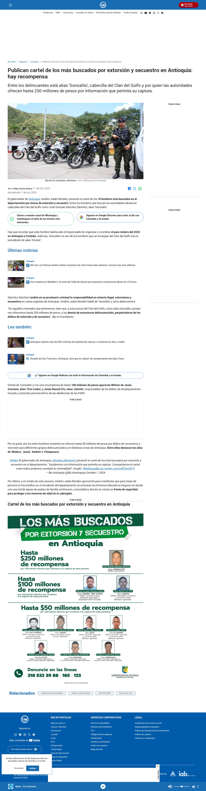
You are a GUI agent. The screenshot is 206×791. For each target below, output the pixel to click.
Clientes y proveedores (100, 742)
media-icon (103, 786)
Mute (170, 786)
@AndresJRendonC (64, 460)
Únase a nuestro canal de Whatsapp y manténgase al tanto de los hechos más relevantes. (38, 219)
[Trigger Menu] (10, 5)
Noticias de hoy (125, 693)
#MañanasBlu (91, 468)
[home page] (103, 5)
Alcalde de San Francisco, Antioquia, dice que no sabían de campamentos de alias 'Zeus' (77, 358)
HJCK (53, 738)
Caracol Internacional (60, 753)
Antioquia (35, 62)
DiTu (53, 742)
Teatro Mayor (56, 749)
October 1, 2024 (95, 472)
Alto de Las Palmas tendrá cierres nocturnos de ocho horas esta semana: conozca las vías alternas (82, 265)
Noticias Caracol (58, 723)
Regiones (23, 62)
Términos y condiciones (145, 738)
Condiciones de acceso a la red (148, 723)
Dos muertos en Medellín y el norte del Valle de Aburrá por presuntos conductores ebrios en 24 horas (83, 281)
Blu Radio (12, 62)
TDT (93, 731)
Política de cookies (143, 734)
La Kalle (54, 734)
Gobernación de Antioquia (52, 693)
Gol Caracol (56, 731)
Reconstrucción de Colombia (108, 13)
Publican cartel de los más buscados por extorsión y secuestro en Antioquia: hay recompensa (81, 62)
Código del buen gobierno (101, 734)
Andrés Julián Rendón (80, 693)
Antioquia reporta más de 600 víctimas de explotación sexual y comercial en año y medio (77, 341)
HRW (58, 13)
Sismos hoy (68, 13)
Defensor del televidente (101, 727)
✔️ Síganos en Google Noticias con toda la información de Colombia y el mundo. (78, 375)
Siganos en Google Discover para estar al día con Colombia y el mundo (112, 217)
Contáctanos (96, 738)
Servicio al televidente (100, 723)
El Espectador (56, 746)
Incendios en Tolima (84, 13)
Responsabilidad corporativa (147, 727)
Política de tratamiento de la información (152, 731)
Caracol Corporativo (59, 757)
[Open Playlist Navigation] (197, 786)
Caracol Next (56, 761)
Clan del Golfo (105, 693)
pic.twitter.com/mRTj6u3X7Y (117, 468)
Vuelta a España (130, 13)
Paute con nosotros (99, 746)
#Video (14, 460)
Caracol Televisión (58, 727)
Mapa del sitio (97, 749)
